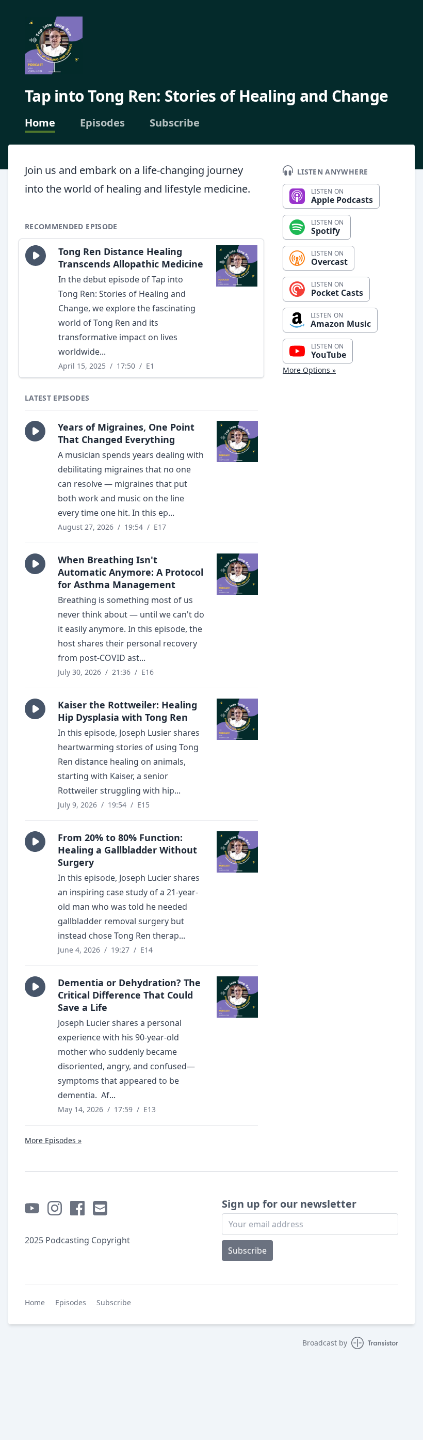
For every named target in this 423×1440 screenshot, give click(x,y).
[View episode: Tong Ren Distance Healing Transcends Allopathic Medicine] (236, 266)
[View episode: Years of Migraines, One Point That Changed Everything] (237, 441)
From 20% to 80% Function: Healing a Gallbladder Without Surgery (127, 849)
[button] (35, 255)
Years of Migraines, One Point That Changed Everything (126, 433)
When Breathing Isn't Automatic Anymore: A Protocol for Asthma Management (130, 572)
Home (40, 123)
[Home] (54, 45)
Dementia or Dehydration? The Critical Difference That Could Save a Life (129, 995)
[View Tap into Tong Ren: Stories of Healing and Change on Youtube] (32, 1208)
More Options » (309, 370)
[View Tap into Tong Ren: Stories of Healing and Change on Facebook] (77, 1208)
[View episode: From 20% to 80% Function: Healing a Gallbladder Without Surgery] (237, 852)
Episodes (102, 123)
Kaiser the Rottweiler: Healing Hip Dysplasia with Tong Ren (127, 711)
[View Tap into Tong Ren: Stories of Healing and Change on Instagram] (54, 1208)
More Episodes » (53, 1140)
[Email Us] (100, 1208)
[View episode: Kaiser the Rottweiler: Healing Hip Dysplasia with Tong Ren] (237, 719)
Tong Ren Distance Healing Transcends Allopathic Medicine (130, 257)
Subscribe (175, 123)
